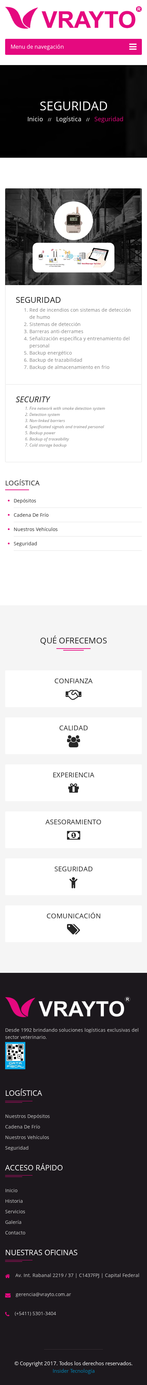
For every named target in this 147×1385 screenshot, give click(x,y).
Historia (14, 1201)
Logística (68, 119)
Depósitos (25, 500)
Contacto (15, 1232)
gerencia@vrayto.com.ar (43, 1294)
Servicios (15, 1211)
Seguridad (108, 119)
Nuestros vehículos (36, 529)
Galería (13, 1222)
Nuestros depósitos (27, 1116)
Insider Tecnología (74, 1370)
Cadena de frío (31, 515)
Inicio (35, 119)
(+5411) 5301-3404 (35, 1313)
